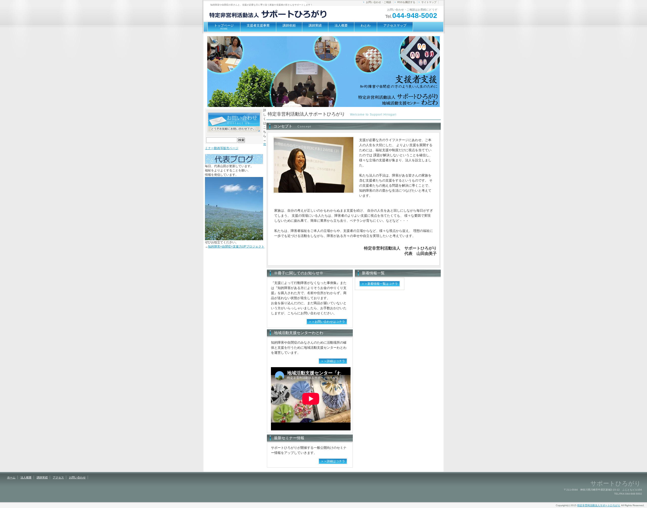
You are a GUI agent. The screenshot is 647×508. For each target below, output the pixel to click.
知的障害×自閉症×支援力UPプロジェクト (236, 246)
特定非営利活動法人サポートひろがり (598, 505)
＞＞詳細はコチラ (333, 361)
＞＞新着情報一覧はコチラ (379, 283)
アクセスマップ (394, 25)
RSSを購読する (406, 2)
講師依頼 (289, 25)
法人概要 (341, 25)
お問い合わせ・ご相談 (378, 2)
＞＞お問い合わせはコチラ (327, 321)
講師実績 (315, 25)
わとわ (366, 25)
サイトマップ (428, 2)
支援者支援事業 (258, 25)
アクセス (58, 477)
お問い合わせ (77, 477)
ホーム (11, 477)
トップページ (224, 27)
